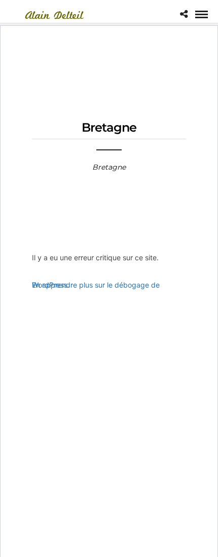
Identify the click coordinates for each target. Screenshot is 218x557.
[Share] (184, 14)
